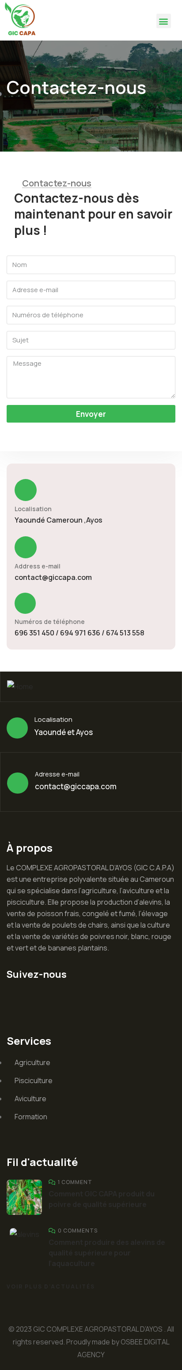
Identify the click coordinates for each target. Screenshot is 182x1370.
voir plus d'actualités (51, 1286)
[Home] (22, 20)
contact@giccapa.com (53, 577)
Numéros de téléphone (50, 621)
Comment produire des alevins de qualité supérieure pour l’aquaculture (107, 1252)
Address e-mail (38, 566)
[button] (163, 21)
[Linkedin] (18, 999)
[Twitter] (43, 999)
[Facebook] (69, 999)
